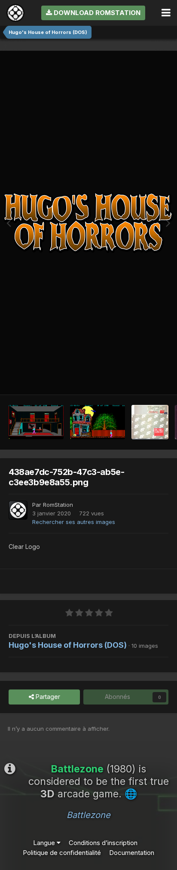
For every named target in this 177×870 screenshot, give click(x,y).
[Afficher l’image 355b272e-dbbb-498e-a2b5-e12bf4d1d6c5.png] (97, 422)
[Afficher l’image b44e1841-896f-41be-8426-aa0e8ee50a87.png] (36, 422)
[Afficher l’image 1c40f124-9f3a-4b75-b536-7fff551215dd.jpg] (149, 422)
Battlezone (88, 815)
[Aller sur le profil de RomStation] (18, 510)
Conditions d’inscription (103, 843)
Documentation (131, 853)
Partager (47, 696)
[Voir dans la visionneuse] (88, 222)
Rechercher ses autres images (73, 521)
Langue (45, 843)
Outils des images (132, 378)
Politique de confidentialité (62, 853)
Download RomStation (96, 13)
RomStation (58, 504)
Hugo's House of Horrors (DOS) (68, 644)
